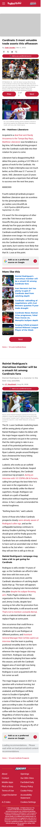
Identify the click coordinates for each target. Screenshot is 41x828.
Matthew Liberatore (11, 142)
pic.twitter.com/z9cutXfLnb (14, 204)
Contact (5, 778)
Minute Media (15, 808)
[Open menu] (3, 3)
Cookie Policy (26, 790)
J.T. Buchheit (10, 384)
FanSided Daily (27, 782)
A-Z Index (6, 802)
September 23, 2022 (10, 210)
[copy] (16, 51)
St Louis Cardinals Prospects (19, 758)
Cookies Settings (28, 802)
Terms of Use (8, 790)
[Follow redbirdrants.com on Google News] (35, 261)
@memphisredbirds (17, 201)
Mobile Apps (7, 782)
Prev (9, 94)
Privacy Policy (26, 786)
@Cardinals (20, 194)
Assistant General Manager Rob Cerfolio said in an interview (20, 637)
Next (32, 94)
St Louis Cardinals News (17, 347)
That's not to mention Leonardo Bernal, (19, 612)
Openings (24, 774)
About (4, 774)
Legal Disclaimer (9, 795)
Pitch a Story (7, 786)
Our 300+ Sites (27, 778)
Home (4, 347)
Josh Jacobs (10, 48)
